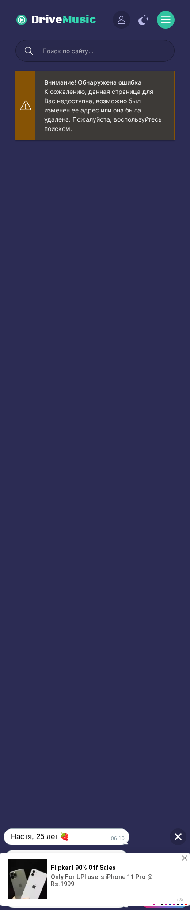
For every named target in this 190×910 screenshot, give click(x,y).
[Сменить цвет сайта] (143, 20)
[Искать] (28, 51)
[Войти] (121, 20)
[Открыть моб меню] (166, 20)
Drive (63, 19)
